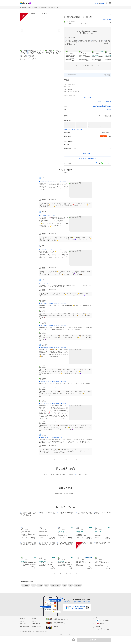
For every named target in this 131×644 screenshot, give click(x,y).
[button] (87, 23)
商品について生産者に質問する (87, 158)
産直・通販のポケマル (24, 7)
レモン (40, 7)
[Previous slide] (22, 30)
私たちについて (87, 153)
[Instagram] (101, 629)
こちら (74, 474)
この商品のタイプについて (104, 101)
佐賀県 (109, 109)
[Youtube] (108, 629)
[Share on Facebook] (96, 163)
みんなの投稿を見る (107, 19)
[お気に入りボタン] (76, 41)
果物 (29, 7)
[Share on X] (99, 163)
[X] (98, 629)
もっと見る (65, 459)
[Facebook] (104, 629)
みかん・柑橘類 (34, 7)
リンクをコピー (107, 163)
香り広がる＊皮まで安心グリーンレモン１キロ (50, 7)
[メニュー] (110, 3)
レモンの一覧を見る (87, 65)
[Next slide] (59, 30)
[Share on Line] (102, 163)
